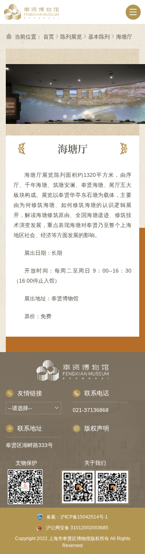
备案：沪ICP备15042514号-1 (77, 517)
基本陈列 (99, 37)
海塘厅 (124, 37)
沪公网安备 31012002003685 (77, 527)
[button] (65, 116)
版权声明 (96, 428)
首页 (48, 37)
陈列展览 (71, 37)
